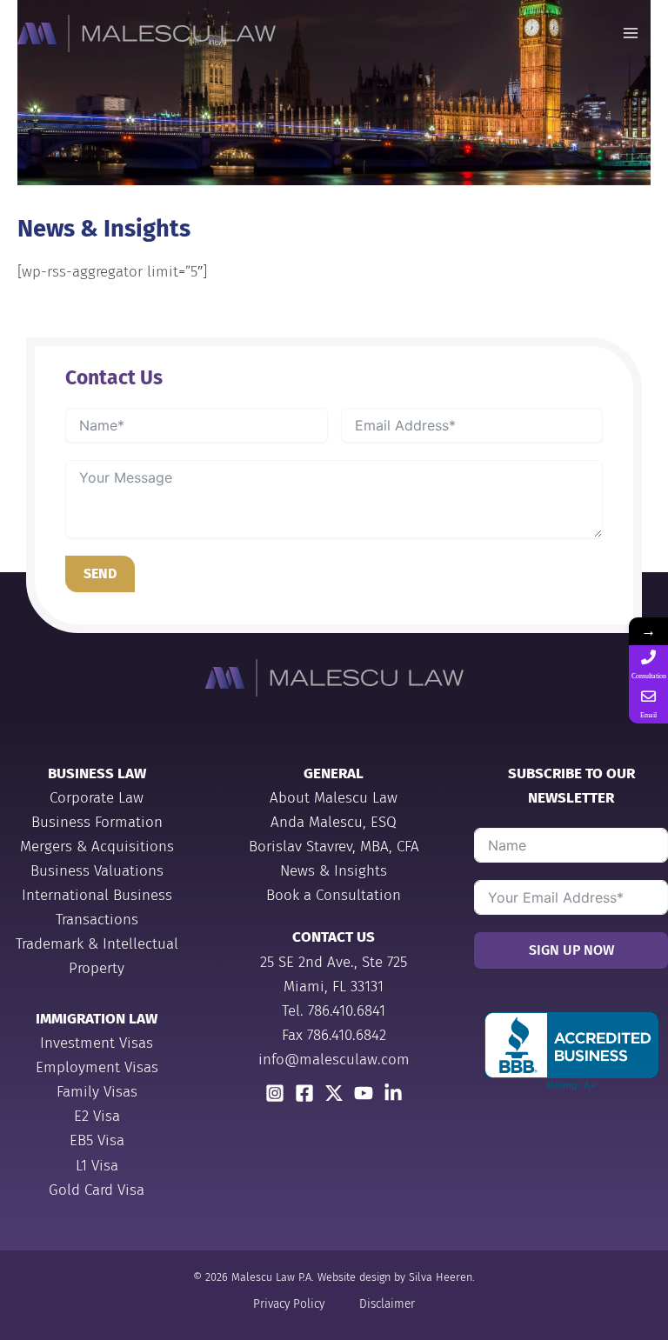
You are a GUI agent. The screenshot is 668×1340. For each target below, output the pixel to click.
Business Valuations (97, 871)
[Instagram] (274, 1093)
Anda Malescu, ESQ (334, 822)
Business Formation (97, 822)
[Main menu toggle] (631, 34)
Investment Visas (96, 1043)
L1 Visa (97, 1166)
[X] (334, 1093)
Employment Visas (97, 1067)
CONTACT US (333, 937)
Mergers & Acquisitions (97, 846)
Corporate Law (97, 798)
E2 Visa (97, 1116)
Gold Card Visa (96, 1190)
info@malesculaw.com (334, 1059)
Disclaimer (387, 1304)
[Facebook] (304, 1093)
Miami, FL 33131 (334, 986)
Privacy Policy (288, 1304)
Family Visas (97, 1092)
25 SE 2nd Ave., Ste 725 (333, 962)
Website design (354, 1276)
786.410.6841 (346, 1011)
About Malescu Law (333, 798)
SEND (100, 573)
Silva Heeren (440, 1276)
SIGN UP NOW (571, 950)
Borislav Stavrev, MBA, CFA (334, 846)
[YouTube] (363, 1093)
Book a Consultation (333, 895)
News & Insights (333, 871)
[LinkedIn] (393, 1093)
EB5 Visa (97, 1140)
